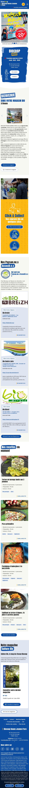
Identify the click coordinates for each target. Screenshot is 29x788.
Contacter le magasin (10, 169)
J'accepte (19, 785)
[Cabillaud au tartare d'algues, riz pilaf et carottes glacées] (14, 599)
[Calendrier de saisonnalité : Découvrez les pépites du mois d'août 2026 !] (14, 28)
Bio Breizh (6, 313)
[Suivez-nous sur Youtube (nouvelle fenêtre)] (12, 749)
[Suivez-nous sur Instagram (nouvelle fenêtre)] (17, 749)
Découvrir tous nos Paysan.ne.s (11, 436)
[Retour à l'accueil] (4, 2)
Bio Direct (6, 410)
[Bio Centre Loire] (14, 349)
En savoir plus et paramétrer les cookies (14, 782)
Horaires (14, 76)
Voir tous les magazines (9, 711)
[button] (2, 28)
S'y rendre (14, 72)
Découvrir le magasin (8, 165)
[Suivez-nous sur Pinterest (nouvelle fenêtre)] (22, 749)
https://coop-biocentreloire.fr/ (11, 372)
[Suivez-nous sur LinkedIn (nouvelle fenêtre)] (7, 749)
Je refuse (9, 785)
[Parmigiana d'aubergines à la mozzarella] (14, 552)
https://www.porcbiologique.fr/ (11, 419)
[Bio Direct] (14, 397)
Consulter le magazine (13, 705)
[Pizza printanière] (14, 510)
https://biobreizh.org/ (8, 322)
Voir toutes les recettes (9, 634)
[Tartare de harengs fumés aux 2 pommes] (14, 466)
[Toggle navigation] (27, 5)
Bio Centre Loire (8, 361)
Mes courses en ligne (15, 227)
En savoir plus (21, 335)
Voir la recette (22, 496)
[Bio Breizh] (14, 300)
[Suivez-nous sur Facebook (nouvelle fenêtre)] (2, 749)
